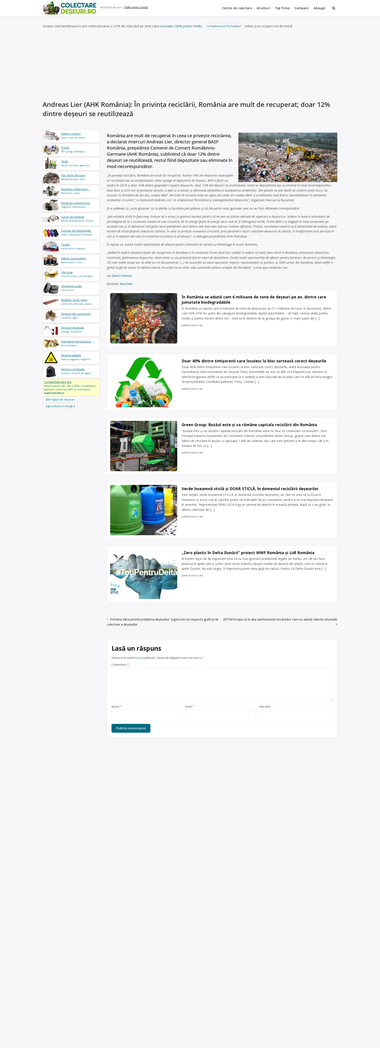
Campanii (301, 8)
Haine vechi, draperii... (74, 246)
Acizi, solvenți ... (76, 343)
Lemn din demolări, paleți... (77, 301)
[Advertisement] (190, 66)
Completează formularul (223, 26)
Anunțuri (263, 8)
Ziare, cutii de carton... (74, 135)
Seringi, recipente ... (72, 329)
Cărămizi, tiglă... (76, 315)
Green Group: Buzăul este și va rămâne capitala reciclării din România (249, 424)
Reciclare (126, 284)
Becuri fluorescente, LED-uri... (78, 218)
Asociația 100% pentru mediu (181, 26)
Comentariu (120, 664)
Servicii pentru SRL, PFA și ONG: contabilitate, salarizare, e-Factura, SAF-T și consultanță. (70, 387)
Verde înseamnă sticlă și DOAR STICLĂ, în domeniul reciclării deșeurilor (250, 488)
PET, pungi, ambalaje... (74, 149)
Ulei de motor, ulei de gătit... (77, 274)
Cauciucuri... (71, 288)
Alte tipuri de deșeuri (60, 399)
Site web (264, 706)
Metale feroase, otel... (73, 177)
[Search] (333, 8)
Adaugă (319, 8)
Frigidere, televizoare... (75, 204)
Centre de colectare (237, 8)
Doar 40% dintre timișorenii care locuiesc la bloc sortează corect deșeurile (254, 360)
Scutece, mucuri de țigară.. (76, 371)
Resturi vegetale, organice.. (76, 357)
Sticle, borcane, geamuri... (76, 163)
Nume (116, 706)
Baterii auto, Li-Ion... (73, 260)
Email (189, 706)
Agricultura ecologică (60, 406)
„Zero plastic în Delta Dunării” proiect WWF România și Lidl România (248, 552)
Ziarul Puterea (122, 276)
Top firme (282, 8)
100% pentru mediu (136, 7)
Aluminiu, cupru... (75, 191)
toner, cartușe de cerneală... (77, 232)
